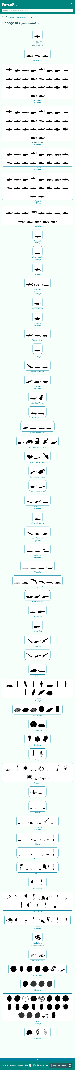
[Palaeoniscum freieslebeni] (37, 348)
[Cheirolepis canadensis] (37, 365)
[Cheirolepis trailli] (45, 365)
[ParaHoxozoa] (41, 724)
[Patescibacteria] (41, 1007)
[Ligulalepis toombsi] (33, 397)
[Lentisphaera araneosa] (25, 1007)
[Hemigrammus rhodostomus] (41, 85)
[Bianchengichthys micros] (41, 426)
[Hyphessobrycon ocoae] (65, 69)
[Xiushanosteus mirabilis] (29, 456)
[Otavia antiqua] (45, 739)
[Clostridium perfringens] (17, 1007)
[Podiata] (45, 867)
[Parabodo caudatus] (65, 920)
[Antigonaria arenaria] (33, 684)
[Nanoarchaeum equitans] (25, 984)
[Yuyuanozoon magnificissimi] (37, 595)
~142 (37, 169)
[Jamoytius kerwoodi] (45, 500)
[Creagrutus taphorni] (9, 77)
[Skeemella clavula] (29, 639)
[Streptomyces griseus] (57, 998)
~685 (37, 701)
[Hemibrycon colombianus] (25, 85)
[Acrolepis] (37, 317)
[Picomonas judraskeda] (65, 897)
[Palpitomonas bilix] (17, 897)
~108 (37, 102)
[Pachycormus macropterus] (29, 283)
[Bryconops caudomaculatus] (41, 69)
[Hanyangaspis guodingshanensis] (41, 470)
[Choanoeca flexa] (33, 768)
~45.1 (37, 43)
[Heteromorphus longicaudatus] (37, 639)
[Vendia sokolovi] (57, 709)
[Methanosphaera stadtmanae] (13, 969)
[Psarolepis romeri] (29, 380)
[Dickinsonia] (17, 709)
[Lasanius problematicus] (37, 500)
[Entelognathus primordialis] (25, 426)
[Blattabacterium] (9, 998)
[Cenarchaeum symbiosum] (53, 969)
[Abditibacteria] (49, 998)
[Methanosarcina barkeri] (29, 969)
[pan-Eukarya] (37, 937)
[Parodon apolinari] (29, 54)
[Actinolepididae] (37, 441)
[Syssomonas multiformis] (33, 806)
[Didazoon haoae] (45, 595)
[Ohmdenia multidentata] (37, 283)
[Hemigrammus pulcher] (65, 85)
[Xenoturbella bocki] (65, 684)
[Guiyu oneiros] (37, 380)
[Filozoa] (41, 791)
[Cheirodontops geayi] (49, 69)
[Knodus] (17, 69)
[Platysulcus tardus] (25, 897)
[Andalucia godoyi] (25, 920)
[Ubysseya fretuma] (9, 897)
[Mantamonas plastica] (21, 867)
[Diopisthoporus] (25, 684)
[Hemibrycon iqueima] (9, 85)
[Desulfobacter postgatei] (45, 1015)
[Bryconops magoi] (25, 69)
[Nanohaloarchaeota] (41, 984)
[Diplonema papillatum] (41, 920)
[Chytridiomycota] (29, 821)
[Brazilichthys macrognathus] (29, 365)
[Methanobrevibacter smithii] (21, 969)
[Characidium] (57, 77)
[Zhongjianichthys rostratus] (29, 531)
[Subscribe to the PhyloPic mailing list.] (26, 1065)
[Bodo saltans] (9, 920)
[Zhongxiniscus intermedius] (29, 549)
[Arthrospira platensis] (9, 1007)
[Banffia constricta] (45, 639)
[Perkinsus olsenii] (49, 897)
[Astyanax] (33, 94)
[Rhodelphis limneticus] (41, 897)
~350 (37, 294)
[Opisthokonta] (45, 821)
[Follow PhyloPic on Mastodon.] (30, 1065)
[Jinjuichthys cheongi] (37, 268)
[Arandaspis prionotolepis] (41, 485)
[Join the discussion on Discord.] (34, 1065)
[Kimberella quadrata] (33, 669)
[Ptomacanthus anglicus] (33, 411)
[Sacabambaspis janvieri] (33, 485)
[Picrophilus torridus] (37, 969)
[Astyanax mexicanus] (33, 85)
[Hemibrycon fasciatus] (17, 85)
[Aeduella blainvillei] (29, 333)
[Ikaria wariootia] (9, 684)
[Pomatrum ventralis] (29, 595)
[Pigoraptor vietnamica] (33, 791)
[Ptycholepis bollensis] (37, 333)
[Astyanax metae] (9, 69)
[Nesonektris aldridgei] (37, 625)
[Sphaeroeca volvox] (17, 768)
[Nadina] (41, 684)
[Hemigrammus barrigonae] (33, 77)
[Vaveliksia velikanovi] (33, 753)
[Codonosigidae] (37, 777)
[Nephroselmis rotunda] (57, 897)
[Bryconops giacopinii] (25, 77)
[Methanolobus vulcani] (45, 969)
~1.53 (37, 829)
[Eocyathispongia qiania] (37, 739)
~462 (37, 388)
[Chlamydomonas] (53, 905)
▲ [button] (37, 1059)
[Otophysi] (65, 186)
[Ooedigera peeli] (41, 610)
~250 (37, 260)
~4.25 (37, 1024)
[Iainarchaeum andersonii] (49, 984)
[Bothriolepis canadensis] (45, 456)
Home (4, 17)
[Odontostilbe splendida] (57, 69)
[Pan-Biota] (29, 1032)
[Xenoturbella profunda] (57, 684)
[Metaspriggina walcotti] (37, 517)
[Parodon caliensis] (45, 54)
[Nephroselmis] (37, 905)
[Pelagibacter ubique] (33, 1007)
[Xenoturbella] (41, 692)
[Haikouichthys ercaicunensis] (45, 531)
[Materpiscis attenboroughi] (29, 441)
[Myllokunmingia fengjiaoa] (37, 531)
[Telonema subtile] (33, 897)
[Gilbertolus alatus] (37, 34)
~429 (37, 357)
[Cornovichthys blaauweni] (29, 500)
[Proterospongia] (29, 777)
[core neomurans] (61, 969)
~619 (37, 557)
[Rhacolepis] (45, 283)
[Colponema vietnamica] (21, 905)
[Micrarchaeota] (33, 984)
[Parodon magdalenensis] (37, 54)
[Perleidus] (37, 302)
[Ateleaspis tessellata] (33, 470)
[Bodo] (33, 920)
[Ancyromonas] (41, 882)
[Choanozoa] (65, 768)
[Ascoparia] (17, 684)
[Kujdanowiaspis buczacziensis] (21, 441)
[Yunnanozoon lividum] (17, 580)
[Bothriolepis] (37, 456)
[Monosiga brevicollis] (9, 768)
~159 (37, 203)
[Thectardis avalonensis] (29, 739)
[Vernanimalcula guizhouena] (49, 692)
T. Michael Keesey (16, 1066)
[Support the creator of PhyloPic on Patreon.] (44, 1066)
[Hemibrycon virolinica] (65, 77)
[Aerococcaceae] (17, 998)
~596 (37, 508)
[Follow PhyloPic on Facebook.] (38, 1065)
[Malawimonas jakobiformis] (33, 882)
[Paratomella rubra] (25, 692)
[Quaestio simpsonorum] (33, 724)
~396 (37, 325)
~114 (37, 144)
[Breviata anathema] (21, 837)
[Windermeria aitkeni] (49, 709)
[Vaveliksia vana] (41, 753)
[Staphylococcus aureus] (65, 998)
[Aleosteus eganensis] (45, 441)
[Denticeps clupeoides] (37, 234)
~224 (37, 243)
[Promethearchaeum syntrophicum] (33, 954)
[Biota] (25, 998)
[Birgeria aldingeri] (45, 333)
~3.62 (37, 928)
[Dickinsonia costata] (41, 709)
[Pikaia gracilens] (25, 566)
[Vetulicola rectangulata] (33, 610)
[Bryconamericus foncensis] (49, 85)
